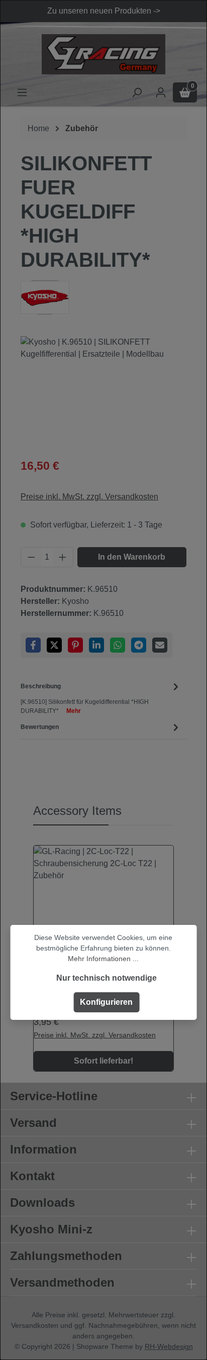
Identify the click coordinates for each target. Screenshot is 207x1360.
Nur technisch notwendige (106, 978)
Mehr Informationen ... (103, 959)
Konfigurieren (106, 1002)
